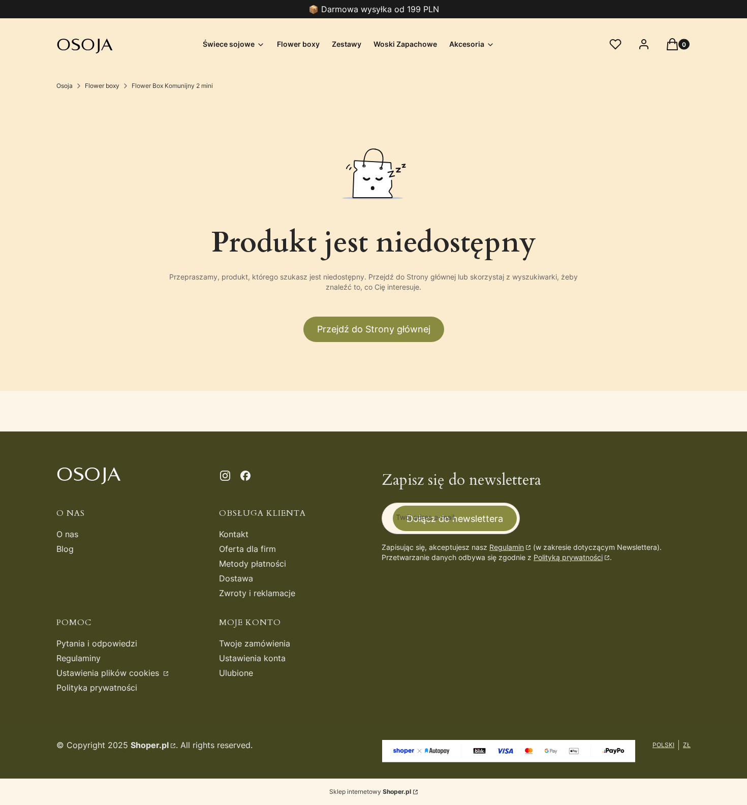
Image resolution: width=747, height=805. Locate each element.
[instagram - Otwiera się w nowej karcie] (225, 476)
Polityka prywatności (96, 688)
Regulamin (506, 547)
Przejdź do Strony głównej (373, 329)
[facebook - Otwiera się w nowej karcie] (245, 476)
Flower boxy (102, 85)
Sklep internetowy (370, 791)
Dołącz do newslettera (455, 518)
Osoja (64, 85)
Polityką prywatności (568, 557)
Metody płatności (252, 564)
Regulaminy (78, 658)
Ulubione (236, 673)
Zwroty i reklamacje (257, 593)
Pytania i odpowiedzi (96, 643)
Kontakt (233, 534)
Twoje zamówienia (254, 643)
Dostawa (236, 578)
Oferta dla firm (247, 549)
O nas (67, 534)
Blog (65, 549)
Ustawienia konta (252, 658)
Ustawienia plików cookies (109, 673)
